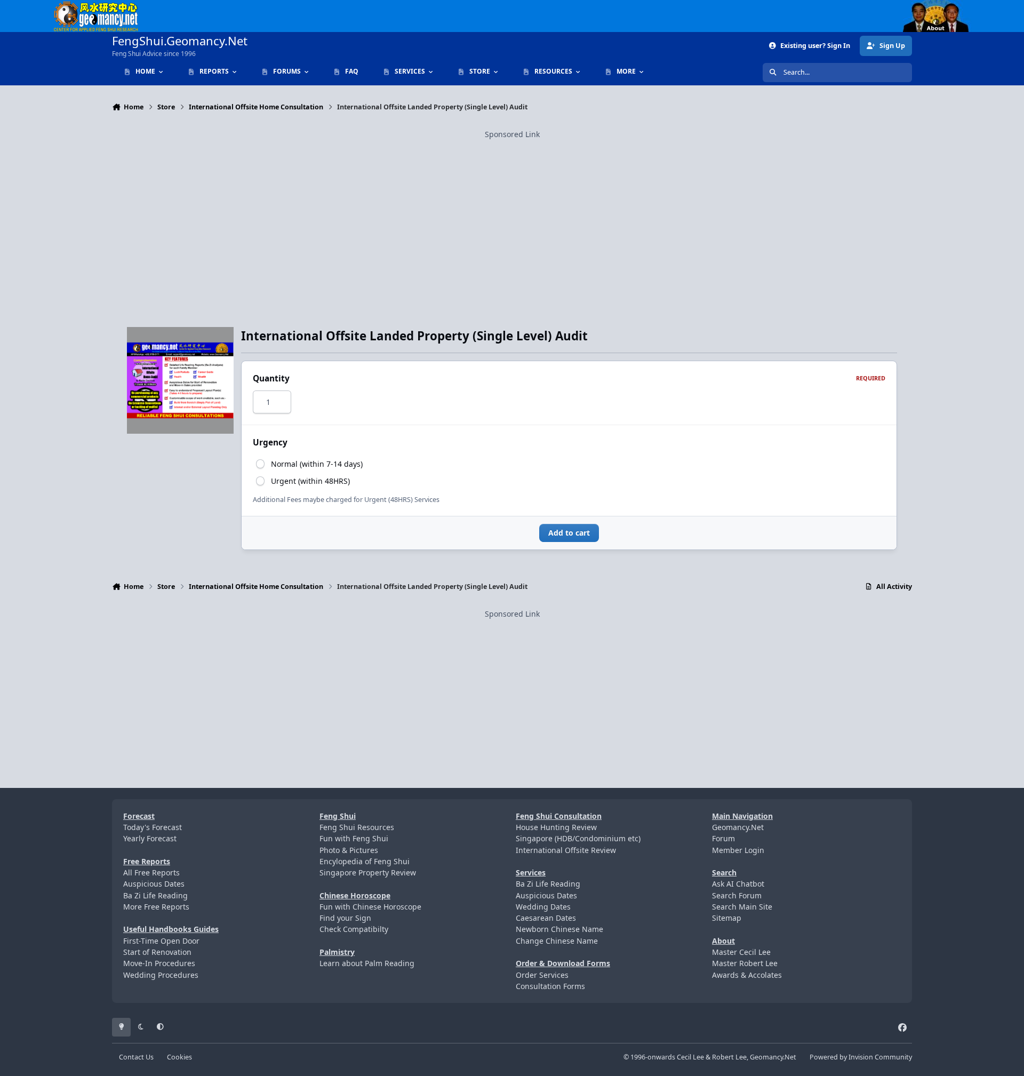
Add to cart (569, 533)
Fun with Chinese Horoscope (370, 907)
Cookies (179, 1057)
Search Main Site (742, 907)
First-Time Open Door (161, 941)
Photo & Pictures (348, 850)
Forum (723, 838)
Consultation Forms (550, 986)
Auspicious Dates (154, 884)
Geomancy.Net (738, 827)
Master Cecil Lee (741, 952)
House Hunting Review (556, 827)
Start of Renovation (157, 952)
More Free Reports (156, 907)
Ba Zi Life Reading (155, 895)
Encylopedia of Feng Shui (364, 861)
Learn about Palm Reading (366, 963)
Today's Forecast (152, 827)
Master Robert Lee (745, 963)
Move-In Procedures (159, 963)
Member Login (738, 850)
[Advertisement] (512, 215)
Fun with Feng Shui (353, 838)
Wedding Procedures (160, 975)
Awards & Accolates (747, 975)
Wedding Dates (543, 907)
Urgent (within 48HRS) (310, 481)
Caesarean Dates (546, 918)
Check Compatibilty (353, 929)
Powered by (861, 1057)
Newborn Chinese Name (559, 929)
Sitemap (726, 918)
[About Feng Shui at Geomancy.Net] (945, 6)
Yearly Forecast (150, 838)
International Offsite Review (566, 850)
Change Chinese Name (557, 941)
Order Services (542, 975)
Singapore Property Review (367, 872)
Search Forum (737, 895)
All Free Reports (151, 872)
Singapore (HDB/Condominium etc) (578, 838)
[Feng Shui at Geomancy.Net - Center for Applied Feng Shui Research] (96, 6)
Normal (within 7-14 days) (317, 464)
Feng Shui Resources (356, 827)
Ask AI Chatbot (738, 884)
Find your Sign (345, 918)
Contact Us (136, 1057)
